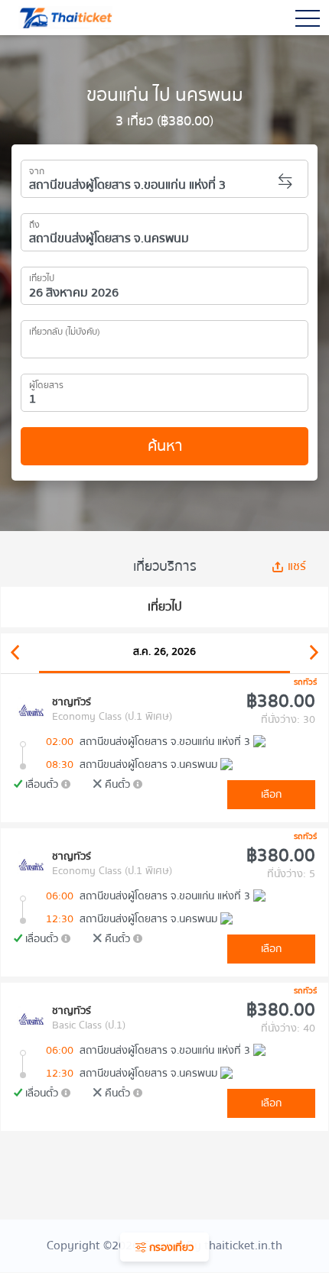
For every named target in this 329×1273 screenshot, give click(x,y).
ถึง (34, 222)
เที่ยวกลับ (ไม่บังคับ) (64, 329)
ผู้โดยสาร (46, 382)
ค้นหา (165, 446)
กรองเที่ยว (170, 1247)
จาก (36, 168)
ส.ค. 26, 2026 (164, 651)
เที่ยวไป (41, 275)
